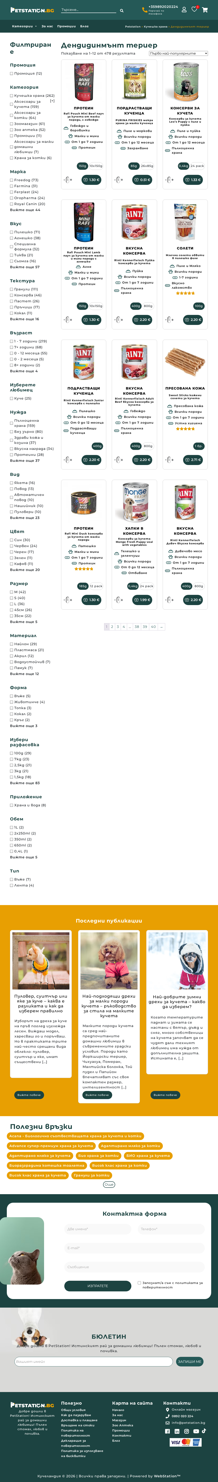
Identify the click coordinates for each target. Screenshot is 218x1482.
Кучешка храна (156, 26)
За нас (47, 26)
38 (137, 627)
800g (148, 306)
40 (153, 627)
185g (83, 586)
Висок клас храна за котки (119, 1165)
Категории (22, 26)
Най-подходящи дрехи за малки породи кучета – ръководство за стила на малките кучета (109, 1006)
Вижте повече (29, 1095)
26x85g (147, 166)
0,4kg (183, 166)
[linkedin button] (177, 1431)
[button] (121, 11)
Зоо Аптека (122, 1425)
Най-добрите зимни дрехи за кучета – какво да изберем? (177, 1001)
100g (199, 306)
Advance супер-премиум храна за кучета (51, 1146)
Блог (84, 26)
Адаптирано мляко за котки (130, 1146)
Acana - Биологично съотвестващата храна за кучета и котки (75, 1136)
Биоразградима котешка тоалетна (47, 1165)
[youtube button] (196, 1431)
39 (145, 627)
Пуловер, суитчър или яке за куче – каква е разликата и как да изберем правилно (40, 1003)
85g (134, 166)
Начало (118, 1410)
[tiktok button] (204, 1430)
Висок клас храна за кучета (37, 1175)
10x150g (96, 166)
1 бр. (199, 446)
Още (109, 1184)
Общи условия (73, 1410)
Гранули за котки (92, 1175)
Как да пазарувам (76, 1415)
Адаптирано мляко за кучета (40, 1156)
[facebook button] (167, 1431)
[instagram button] (186, 1431)
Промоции (66, 26)
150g (82, 166)
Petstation (133, 26)
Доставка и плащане (79, 1420)
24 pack (197, 166)
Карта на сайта (132, 1403)
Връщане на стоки (77, 1425)
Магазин (119, 1420)
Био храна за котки (98, 1156)
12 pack (96, 586)
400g (136, 306)
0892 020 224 (182, 1416)
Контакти (121, 1435)
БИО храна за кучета (148, 1156)
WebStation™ (167, 1476)
